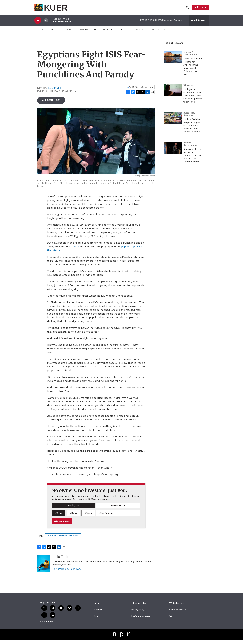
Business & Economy (189, 114)
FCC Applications (176, 603)
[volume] (46, 20)
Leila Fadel (54, 88)
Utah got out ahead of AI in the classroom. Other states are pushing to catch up (192, 95)
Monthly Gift (73, 505)
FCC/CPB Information (140, 616)
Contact (98, 610)
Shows (68, 29)
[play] (38, 20)
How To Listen (87, 29)
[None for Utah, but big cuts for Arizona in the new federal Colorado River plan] (173, 57)
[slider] (50, 20)
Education (188, 85)
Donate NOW (63, 521)
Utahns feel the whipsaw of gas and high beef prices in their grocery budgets (191, 125)
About (97, 603)
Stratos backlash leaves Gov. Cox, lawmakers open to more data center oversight (192, 155)
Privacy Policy (137, 610)
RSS (170, 616)
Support (123, 29)
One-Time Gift (118, 505)
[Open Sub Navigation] (47, 29)
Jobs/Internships (138, 603)
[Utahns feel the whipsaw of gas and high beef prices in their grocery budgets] (173, 118)
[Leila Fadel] (43, 563)
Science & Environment (190, 53)
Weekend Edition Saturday (63, 536)
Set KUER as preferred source (141, 87)
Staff (96, 616)
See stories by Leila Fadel (67, 569)
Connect (107, 29)
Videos (76, 246)
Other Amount (105, 513)
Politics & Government (190, 143)
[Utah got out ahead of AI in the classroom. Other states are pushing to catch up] (173, 90)
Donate (201, 7)
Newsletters (157, 29)
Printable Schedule (177, 610)
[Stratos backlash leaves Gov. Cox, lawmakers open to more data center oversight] (173, 148)
